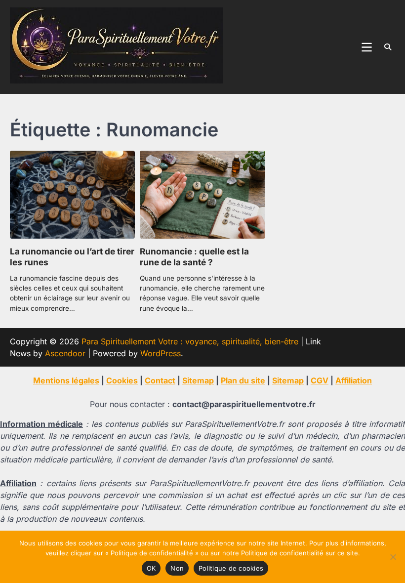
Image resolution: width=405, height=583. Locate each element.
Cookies (122, 380)
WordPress (160, 353)
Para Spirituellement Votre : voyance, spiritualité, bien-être (189, 341)
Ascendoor (65, 353)
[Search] (387, 47)
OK (151, 568)
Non (177, 568)
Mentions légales (66, 380)
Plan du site (243, 380)
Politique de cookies (231, 568)
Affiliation (353, 380)
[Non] (393, 557)
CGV (319, 380)
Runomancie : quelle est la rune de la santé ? (194, 257)
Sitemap (198, 380)
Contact (160, 380)
